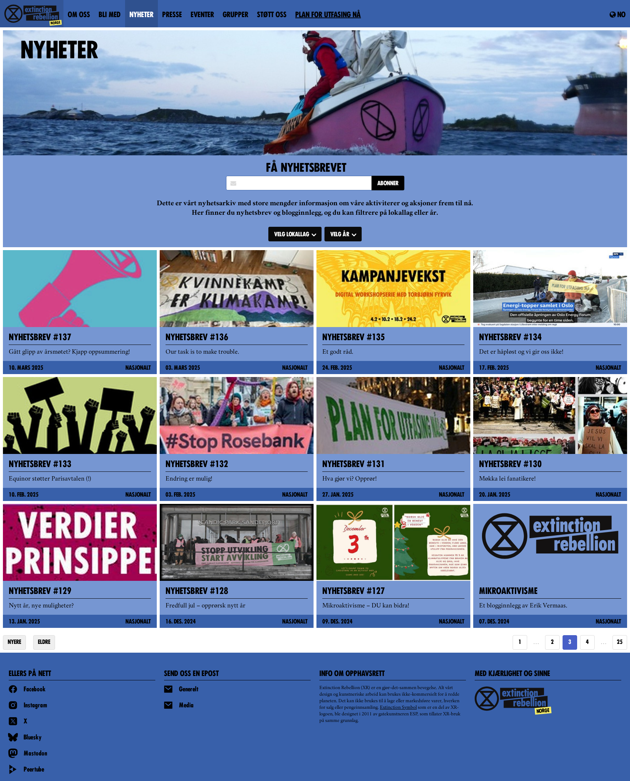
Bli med (110, 15)
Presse (172, 15)
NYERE (14, 642)
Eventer (202, 15)
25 (620, 642)
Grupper (235, 15)
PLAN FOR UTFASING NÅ (328, 15)
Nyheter (141, 15)
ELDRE (44, 642)
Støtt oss (272, 15)
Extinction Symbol (398, 708)
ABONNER (387, 184)
